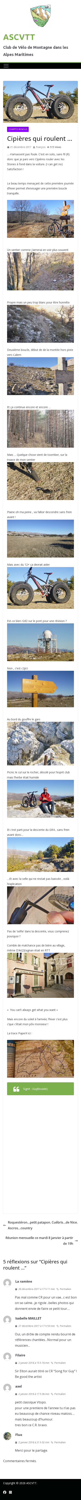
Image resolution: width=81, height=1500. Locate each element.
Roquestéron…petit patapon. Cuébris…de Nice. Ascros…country (43, 1225)
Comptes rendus (18, 129)
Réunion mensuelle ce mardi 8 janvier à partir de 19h (39, 1241)
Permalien (65, 1289)
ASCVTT (19, 37)
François (40, 147)
